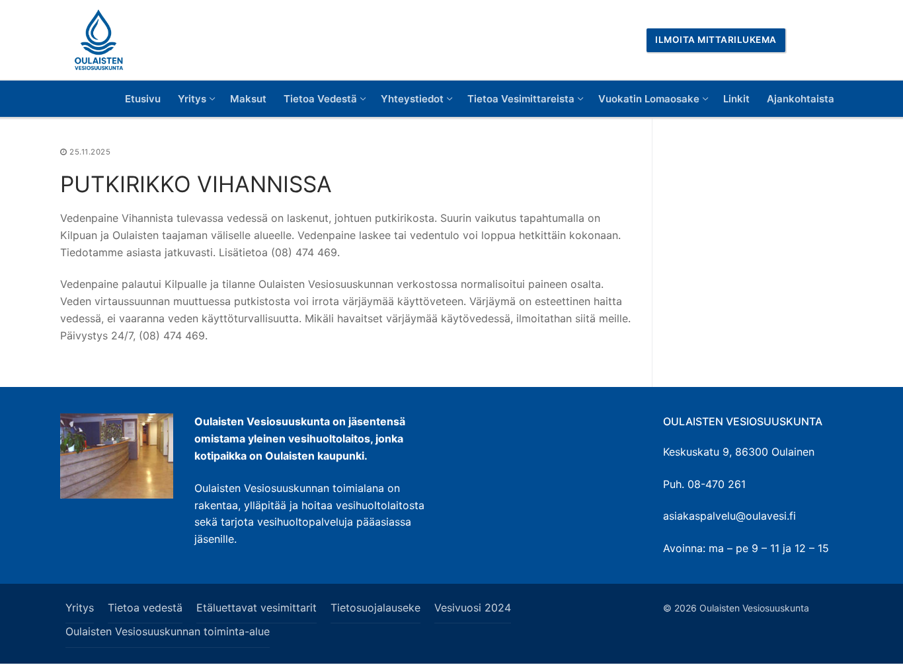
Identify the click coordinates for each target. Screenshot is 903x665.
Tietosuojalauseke (375, 607)
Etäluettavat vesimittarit (256, 607)
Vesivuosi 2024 (472, 607)
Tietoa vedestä (145, 607)
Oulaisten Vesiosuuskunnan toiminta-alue (167, 631)
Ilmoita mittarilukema (716, 39)
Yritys (79, 607)
